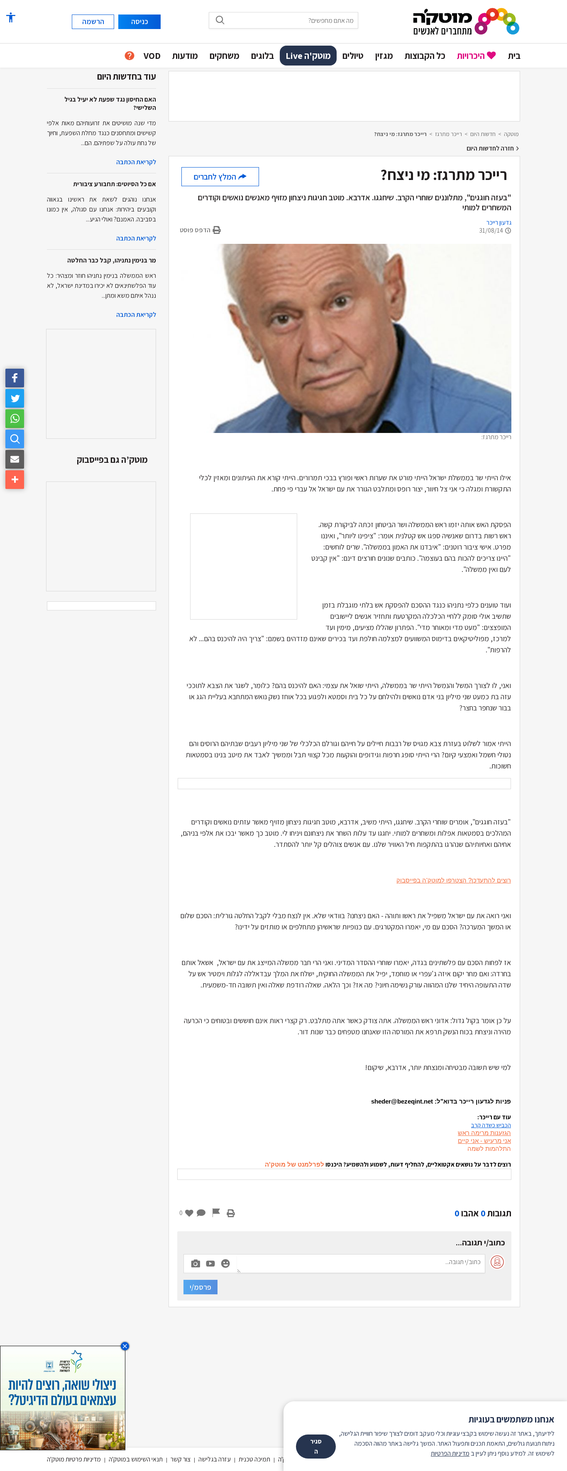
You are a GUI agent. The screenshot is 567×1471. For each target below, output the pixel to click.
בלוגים (262, 55)
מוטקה (511, 134)
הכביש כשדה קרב (491, 1125)
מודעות (185, 55)
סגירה (316, 1446)
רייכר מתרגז (448, 134)
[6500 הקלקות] (62, 1397)
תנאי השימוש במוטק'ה (136, 1459)
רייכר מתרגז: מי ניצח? (400, 134)
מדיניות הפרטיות (450, 1453)
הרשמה (93, 21)
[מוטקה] (466, 21)
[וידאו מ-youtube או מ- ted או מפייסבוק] (210, 1264)
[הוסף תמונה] (195, 1262)
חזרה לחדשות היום (491, 148)
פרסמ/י (200, 1287)
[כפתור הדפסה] (231, 1213)
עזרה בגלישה (214, 1459)
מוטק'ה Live (308, 55)
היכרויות (471, 55)
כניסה (139, 21)
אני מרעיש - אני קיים (484, 1140)
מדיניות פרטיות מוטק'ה (74, 1459)
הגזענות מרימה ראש (484, 1132)
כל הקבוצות (425, 55)
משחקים (225, 55)
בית (514, 55)
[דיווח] (216, 1213)
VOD (152, 55)
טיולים (353, 55)
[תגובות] (201, 1213)
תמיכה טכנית (254, 1459)
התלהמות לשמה (489, 1148)
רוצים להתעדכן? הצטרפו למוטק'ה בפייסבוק (453, 880)
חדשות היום (483, 134)
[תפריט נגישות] (10, 17)
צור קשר (181, 1459)
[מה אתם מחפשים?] (220, 19)
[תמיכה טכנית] (129, 55)
